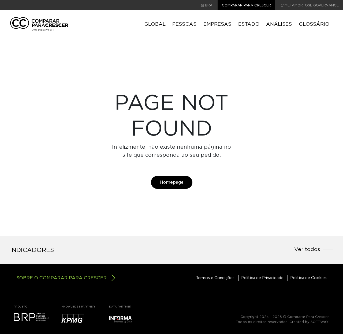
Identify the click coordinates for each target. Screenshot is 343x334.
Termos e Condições (215, 277)
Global (155, 24)
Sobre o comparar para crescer (61, 277)
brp (208, 5)
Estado (248, 24)
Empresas (217, 24)
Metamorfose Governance (311, 5)
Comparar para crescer (246, 5)
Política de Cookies (308, 277)
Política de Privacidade (262, 277)
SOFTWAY (320, 322)
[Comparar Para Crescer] (39, 24)
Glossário (314, 24)
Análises (279, 24)
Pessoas (184, 24)
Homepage (172, 182)
